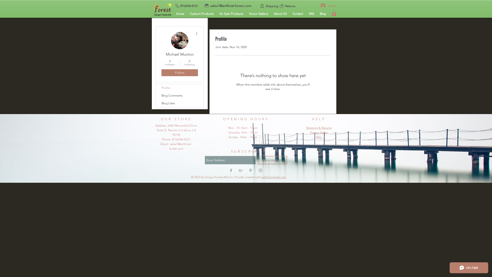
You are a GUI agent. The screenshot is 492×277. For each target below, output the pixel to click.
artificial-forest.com (274, 177)
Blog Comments (172, 95)
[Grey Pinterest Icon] (250, 170)
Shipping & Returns (319, 128)
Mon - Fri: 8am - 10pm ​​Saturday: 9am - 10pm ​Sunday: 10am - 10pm (243, 132)
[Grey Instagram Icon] (260, 170)
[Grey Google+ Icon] (241, 170)
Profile (166, 88)
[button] (334, 13)
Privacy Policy (319, 132)
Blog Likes (168, 103)
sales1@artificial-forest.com (230, 6)
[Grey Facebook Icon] (231, 170)
